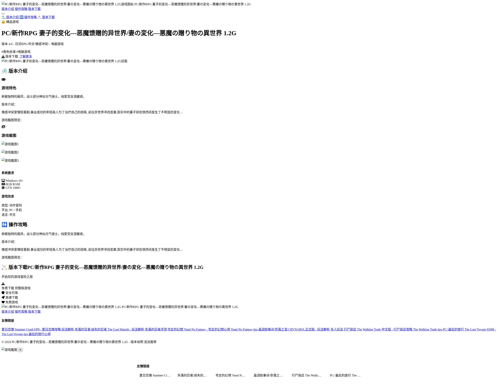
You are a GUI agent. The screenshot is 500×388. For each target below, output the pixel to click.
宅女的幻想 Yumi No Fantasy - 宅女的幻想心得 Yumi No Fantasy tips (213, 329)
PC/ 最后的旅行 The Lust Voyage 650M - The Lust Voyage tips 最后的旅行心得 (346, 375)
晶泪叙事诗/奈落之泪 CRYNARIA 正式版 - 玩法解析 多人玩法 (301, 329)
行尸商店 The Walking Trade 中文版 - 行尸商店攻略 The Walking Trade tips (393, 329)
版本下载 (34, 9)
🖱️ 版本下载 (46, 17)
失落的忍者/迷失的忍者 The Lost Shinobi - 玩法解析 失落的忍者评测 (121, 329)
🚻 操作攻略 (28, 17)
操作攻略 (21, 9)
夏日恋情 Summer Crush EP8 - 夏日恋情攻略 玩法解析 (38, 329)
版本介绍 (8, 9)
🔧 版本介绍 (10, 17)
